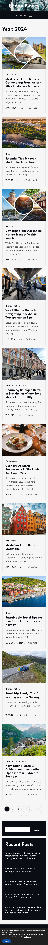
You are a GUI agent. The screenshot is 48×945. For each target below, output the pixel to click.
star (21, 108)
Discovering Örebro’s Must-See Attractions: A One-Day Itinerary (21, 882)
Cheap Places (24, 5)
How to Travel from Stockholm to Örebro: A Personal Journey (22, 895)
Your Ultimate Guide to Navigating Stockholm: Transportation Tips (21, 313)
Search (8, 825)
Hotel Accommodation (16, 385)
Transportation (13, 306)
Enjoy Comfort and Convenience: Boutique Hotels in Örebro (21, 869)
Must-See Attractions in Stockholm (21, 546)
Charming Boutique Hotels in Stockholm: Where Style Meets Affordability (23, 393)
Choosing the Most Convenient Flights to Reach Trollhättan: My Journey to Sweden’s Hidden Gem (24, 910)
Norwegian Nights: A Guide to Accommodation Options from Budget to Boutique (23, 771)
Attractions (11, 74)
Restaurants (11, 461)
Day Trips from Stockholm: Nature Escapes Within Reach (23, 234)
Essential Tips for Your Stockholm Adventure (20, 160)
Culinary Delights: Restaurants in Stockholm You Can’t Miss (23, 469)
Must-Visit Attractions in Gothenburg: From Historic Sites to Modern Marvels (23, 82)
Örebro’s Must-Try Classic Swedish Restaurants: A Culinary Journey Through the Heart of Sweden (22, 856)
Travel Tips (11, 154)
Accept (7, 941)
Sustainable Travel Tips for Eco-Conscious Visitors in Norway (23, 621)
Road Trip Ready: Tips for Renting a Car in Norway (23, 695)
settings (27, 937)
